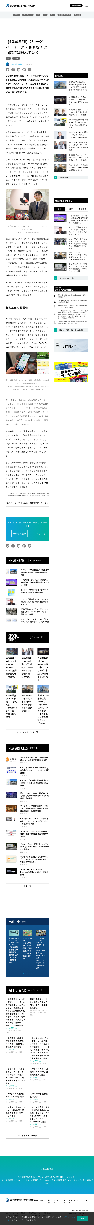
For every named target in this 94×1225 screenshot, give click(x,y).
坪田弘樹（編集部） (17, 64)
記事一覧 (27, 886)
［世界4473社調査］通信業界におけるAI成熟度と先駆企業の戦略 (72, 301)
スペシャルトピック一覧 (27, 732)
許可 (83, 1219)
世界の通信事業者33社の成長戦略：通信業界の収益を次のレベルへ (72, 296)
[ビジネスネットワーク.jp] (21, 5)
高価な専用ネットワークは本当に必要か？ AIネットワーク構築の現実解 (72, 306)
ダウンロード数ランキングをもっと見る (70, 330)
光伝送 (77, 15)
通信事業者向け (64, 15)
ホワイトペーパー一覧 (27, 1136)
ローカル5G (28, 15)
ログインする (39, 534)
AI (38, 15)
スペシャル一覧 (63, 177)
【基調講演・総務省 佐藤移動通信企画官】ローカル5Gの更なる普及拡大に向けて (72, 322)
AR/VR (16, 58)
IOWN (16, 15)
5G (8, 58)
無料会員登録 (76, 5)
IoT (52, 15)
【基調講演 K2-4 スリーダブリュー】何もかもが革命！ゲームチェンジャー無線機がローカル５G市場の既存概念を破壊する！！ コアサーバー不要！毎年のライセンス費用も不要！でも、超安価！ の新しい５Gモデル (73, 314)
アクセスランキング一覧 (66, 278)
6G (45, 15)
